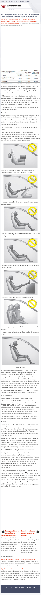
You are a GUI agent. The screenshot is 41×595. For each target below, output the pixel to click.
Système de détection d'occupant (10, 23)
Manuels (3, 1)
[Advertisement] (20, 48)
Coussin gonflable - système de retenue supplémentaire (21, 21)
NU (7, 1)
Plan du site (21, 1)
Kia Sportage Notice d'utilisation (9, 19)
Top (16, 1)
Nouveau (13, 1)
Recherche (27, 1)
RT (9, 1)
